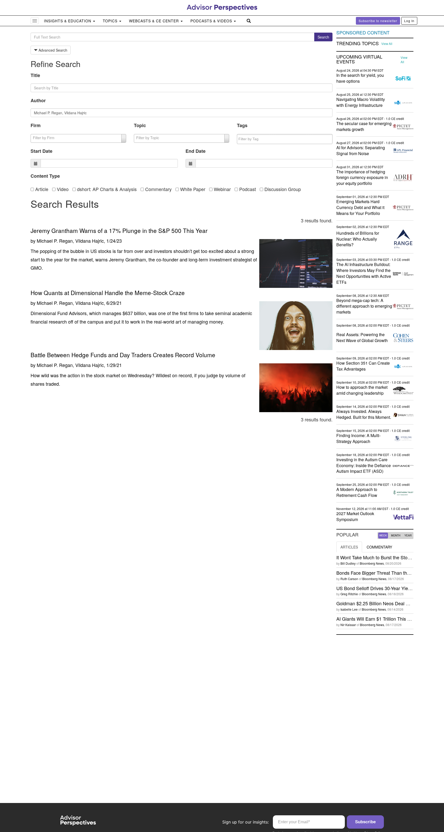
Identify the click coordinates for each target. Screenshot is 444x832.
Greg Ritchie (349, 594)
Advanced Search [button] (52, 50)
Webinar (221, 189)
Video (62, 189)
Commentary (158, 189)
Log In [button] (409, 20)
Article (41, 189)
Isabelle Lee (349, 609)
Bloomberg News (372, 563)
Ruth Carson (349, 578)
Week (383, 535)
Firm (36, 125)
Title (35, 75)
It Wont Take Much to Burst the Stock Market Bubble (389, 557)
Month (395, 535)
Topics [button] (111, 20)
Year (408, 535)
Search (323, 37)
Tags (242, 125)
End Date (196, 151)
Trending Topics (357, 43)
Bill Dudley (348, 563)
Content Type (45, 176)
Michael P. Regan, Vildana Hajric (70, 240)
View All (386, 44)
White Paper (192, 189)
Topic (140, 125)
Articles (349, 547)
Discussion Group (282, 189)
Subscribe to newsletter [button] (378, 20)
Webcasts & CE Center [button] (154, 20)
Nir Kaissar (348, 624)
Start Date (41, 151)
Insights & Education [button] (68, 20)
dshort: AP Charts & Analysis (106, 189)
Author (38, 100)
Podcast (247, 189)
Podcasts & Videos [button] (211, 20)
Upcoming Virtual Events (359, 59)
